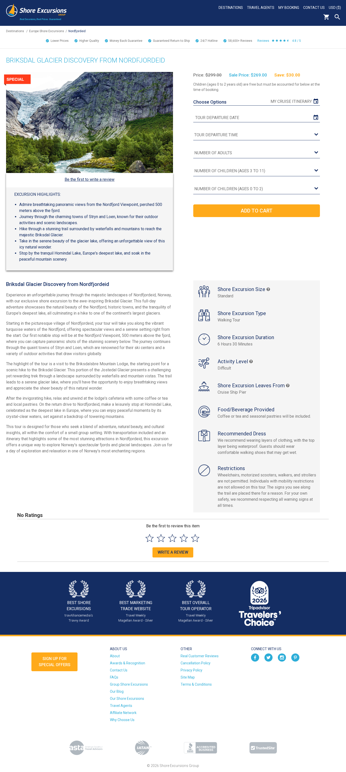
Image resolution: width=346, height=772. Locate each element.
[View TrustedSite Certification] (263, 748)
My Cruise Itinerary (291, 101)
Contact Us (314, 8)
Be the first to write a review (89, 179)
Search (337, 17)
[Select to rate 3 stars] (172, 538)
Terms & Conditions (196, 684)
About (115, 656)
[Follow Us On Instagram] (282, 657)
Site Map (188, 677)
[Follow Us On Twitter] (268, 657)
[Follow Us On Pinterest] (295, 657)
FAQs (114, 677)
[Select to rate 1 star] (149, 538)
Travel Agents (260, 8)
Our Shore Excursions (127, 699)
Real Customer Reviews (200, 656)
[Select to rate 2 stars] (161, 538)
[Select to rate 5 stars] (195, 538)
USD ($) (335, 8)
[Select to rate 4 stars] (184, 538)
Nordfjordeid (77, 31)
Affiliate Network (123, 713)
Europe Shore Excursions (46, 31)
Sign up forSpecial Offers (54, 661)
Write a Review (173, 552)
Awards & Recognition (127, 663)
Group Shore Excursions (129, 684)
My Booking (288, 8)
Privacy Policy (191, 670)
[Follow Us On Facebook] (255, 657)
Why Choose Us (122, 720)
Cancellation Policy (195, 663)
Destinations (231, 8)
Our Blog (117, 691)
